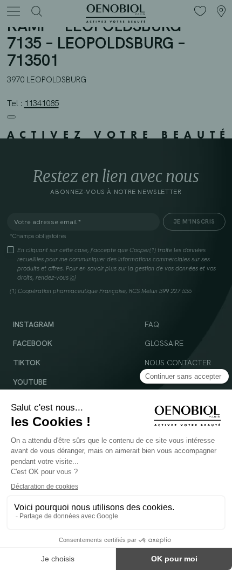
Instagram (33, 324)
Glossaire (164, 343)
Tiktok (26, 362)
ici (73, 277)
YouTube (30, 382)
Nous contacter (178, 362)
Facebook (32, 343)
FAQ (152, 324)
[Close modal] (11, 117)
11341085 (41, 103)
